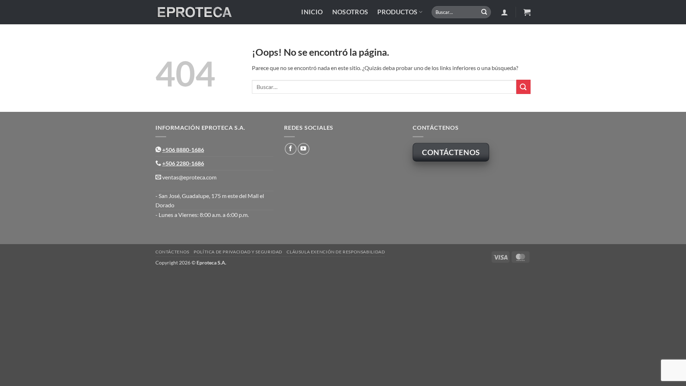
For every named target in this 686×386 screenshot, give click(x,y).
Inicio (312, 12)
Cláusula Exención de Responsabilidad (336, 251)
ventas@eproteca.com (189, 177)
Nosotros (350, 12)
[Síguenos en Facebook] (291, 149)
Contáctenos (172, 251)
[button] (504, 12)
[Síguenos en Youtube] (303, 149)
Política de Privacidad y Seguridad (238, 251)
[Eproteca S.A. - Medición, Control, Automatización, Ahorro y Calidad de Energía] (194, 12)
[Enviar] (484, 12)
